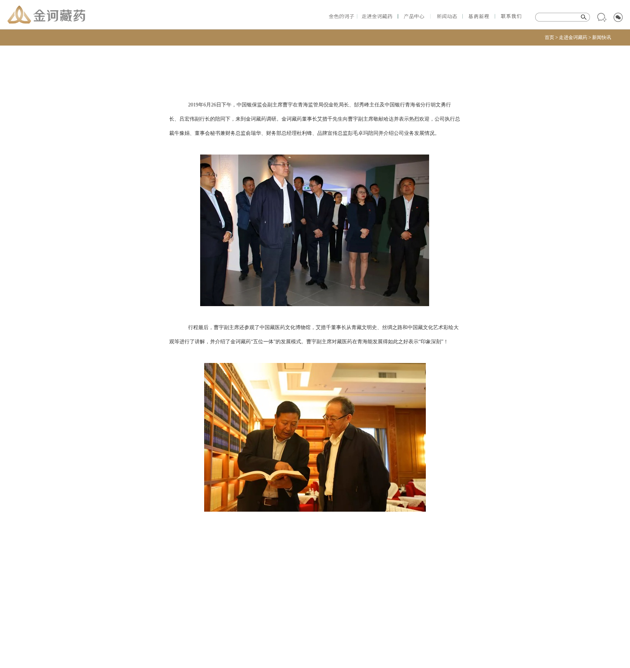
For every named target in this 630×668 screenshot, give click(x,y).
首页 (549, 37)
